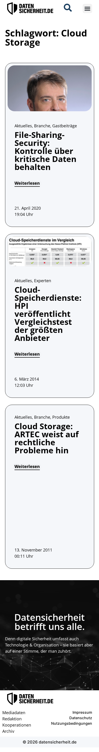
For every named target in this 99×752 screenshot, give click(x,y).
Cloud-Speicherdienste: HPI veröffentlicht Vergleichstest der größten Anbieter (48, 313)
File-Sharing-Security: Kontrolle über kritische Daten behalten (45, 150)
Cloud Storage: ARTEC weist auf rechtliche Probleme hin (47, 438)
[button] (87, 8)
